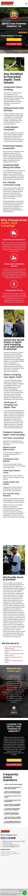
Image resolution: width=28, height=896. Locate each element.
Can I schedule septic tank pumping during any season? (12, 822)
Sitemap (20, 893)
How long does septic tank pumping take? (12, 800)
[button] (26, 3)
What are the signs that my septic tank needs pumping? (12, 792)
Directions (3, 894)
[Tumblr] (14, 838)
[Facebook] (2, 838)
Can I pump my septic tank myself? (12, 796)
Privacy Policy (13, 893)
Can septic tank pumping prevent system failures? (12, 809)
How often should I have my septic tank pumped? (12, 788)
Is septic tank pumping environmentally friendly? (11, 813)
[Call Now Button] (25, 893)
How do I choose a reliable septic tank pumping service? (12, 817)
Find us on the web (11, 894)
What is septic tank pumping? (13, 784)
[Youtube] (4, 838)
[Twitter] (7, 838)
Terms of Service (5, 893)
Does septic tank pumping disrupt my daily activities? (12, 805)
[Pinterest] (12, 838)
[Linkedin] (9, 838)
